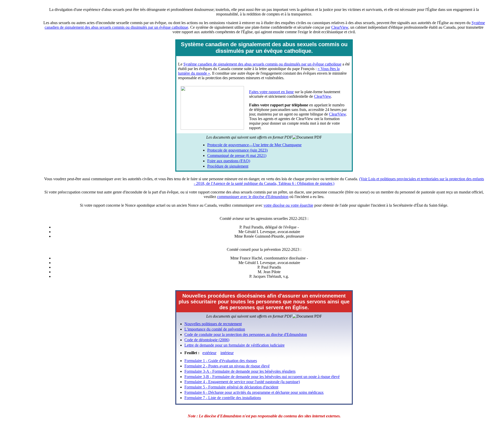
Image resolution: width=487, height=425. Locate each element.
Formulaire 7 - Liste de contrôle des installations (222, 398)
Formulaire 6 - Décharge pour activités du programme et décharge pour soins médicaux (254, 392)
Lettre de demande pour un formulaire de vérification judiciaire (234, 345)
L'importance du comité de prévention (214, 329)
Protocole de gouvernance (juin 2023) (237, 150)
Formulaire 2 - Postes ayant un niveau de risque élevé (227, 366)
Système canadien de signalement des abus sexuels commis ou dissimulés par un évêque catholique (262, 64)
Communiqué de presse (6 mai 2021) (236, 155)
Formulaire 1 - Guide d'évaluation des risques (220, 360)
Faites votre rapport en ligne (271, 92)
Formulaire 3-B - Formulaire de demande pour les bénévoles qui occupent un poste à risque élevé (262, 376)
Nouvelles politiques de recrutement (213, 324)
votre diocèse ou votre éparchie (288, 205)
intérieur (227, 353)
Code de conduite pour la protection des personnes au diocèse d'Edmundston (245, 334)
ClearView (339, 27)
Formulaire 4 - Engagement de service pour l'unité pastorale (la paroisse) (242, 382)
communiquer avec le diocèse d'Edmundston (252, 196)
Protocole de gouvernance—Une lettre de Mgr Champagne (254, 145)
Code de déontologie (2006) (206, 340)
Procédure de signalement (227, 166)
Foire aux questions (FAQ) (228, 161)
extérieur (209, 353)
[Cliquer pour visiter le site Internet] (213, 128)
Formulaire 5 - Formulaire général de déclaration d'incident (231, 387)
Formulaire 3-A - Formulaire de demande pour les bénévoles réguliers (239, 371)
